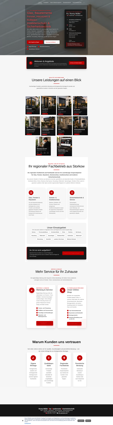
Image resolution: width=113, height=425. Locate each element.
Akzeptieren (81, 420)
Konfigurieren (28, 423)
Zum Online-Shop (74, 324)
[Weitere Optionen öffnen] (84, 2)
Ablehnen (88, 420)
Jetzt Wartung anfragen (46, 323)
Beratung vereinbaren (52, 42)
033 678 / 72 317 (72, 26)
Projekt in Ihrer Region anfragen (73, 253)
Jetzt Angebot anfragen (35, 42)
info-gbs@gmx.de (72, 30)
